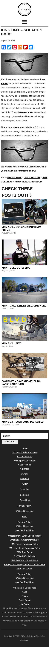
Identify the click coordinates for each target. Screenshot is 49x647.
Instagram (24, 494)
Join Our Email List (24, 530)
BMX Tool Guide (25, 552)
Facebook (24, 478)
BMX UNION (24, 9)
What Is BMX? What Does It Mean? (25, 535)
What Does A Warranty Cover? (24, 539)
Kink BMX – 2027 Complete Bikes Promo (21, 229)
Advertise (24, 468)
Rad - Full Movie (24, 568)
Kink (3, 79)
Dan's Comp (24, 600)
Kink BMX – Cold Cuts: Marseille (22, 421)
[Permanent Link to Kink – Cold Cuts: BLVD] (24, 252)
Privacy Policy (24, 505)
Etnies (25, 596)
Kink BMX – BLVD (11, 343)
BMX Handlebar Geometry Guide (24, 548)
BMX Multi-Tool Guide (24, 556)
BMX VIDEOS (23, 181)
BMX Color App (24, 456)
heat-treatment (25, 112)
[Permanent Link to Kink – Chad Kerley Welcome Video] (24, 290)
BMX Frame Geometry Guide (24, 543)
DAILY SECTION (32, 177)
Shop (24, 516)
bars (16, 127)
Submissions (24, 464)
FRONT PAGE (14, 177)
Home (24, 448)
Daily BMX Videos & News (24, 452)
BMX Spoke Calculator (24, 460)
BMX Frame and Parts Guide (24, 560)
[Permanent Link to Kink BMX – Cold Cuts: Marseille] (24, 406)
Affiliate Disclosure (25, 511)
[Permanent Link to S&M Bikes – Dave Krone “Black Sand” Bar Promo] (24, 365)
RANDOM (37, 181)
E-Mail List (24, 500)
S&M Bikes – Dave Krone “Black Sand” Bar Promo (21, 382)
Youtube (25, 489)
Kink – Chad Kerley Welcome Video (24, 305)
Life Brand (25, 604)
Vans (24, 591)
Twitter (24, 483)
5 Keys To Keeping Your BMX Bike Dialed (24, 564)
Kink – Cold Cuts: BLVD (16, 267)
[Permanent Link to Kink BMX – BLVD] (24, 328)
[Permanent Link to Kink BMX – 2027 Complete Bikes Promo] (24, 211)
